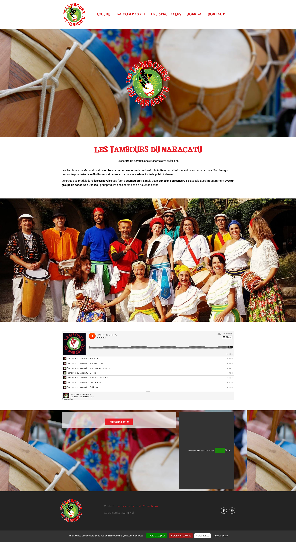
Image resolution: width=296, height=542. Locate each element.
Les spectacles (166, 15)
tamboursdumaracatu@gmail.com (137, 506)
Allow (224, 450)
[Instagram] (232, 511)
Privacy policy (221, 535)
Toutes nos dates (118, 421)
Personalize (202, 535)
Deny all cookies (181, 535)
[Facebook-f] (224, 511)
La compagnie (131, 15)
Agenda (194, 15)
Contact (216, 15)
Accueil (103, 15)
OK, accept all (158, 535)
